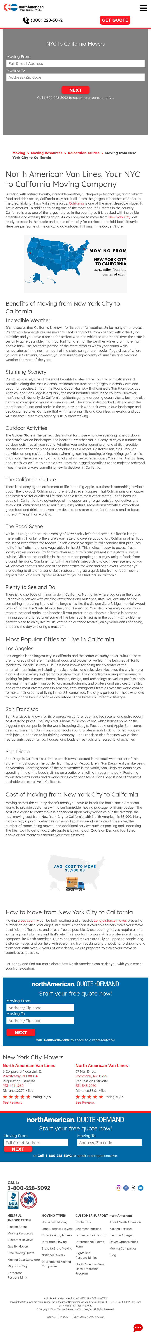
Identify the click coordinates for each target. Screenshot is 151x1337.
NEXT (75, 90)
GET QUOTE (115, 20)
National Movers (53, 1255)
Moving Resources (47, 153)
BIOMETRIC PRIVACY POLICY (89, 1316)
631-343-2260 (86, 1086)
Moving (19, 153)
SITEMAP (51, 1316)
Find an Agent (17, 1227)
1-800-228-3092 (29, 1185)
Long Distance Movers (57, 1229)
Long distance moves (110, 920)
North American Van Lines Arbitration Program (90, 1268)
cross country (28, 920)
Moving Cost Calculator (24, 1259)
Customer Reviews (20, 1240)
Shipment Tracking (88, 1229)
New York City (119, 217)
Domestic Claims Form (91, 1235)
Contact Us (83, 1222)
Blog (113, 1255)
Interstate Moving (54, 1242)
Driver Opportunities (124, 1242)
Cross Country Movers (57, 1235)
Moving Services (121, 1229)
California (76, 203)
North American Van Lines (29, 1065)
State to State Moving (57, 1248)
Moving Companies (123, 1248)
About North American (125, 1222)
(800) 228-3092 (47, 20)
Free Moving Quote (21, 1253)
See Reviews (12, 1102)
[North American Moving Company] (24, 13)
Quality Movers (18, 1246)
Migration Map (18, 1266)
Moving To (15, 70)
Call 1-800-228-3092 (52, 98)
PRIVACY (65, 1316)
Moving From (18, 56)
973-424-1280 (13, 1086)
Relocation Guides (84, 153)
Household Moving (55, 1222)
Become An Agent (122, 1235)
